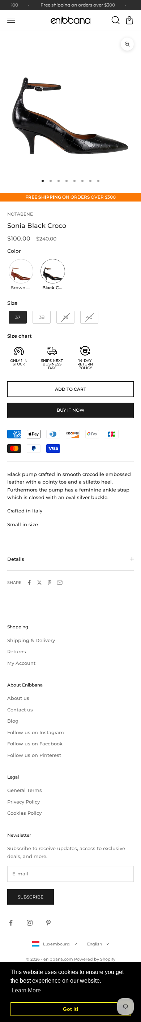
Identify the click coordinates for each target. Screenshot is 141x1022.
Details (15, 559)
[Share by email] (60, 582)
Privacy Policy (23, 802)
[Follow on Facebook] (10, 922)
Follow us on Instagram (35, 732)
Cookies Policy (24, 813)
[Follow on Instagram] (29, 922)
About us (18, 698)
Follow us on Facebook (35, 743)
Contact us (20, 710)
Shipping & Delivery (31, 640)
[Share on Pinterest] (49, 582)
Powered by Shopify (94, 959)
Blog (12, 721)
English (94, 944)
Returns (16, 651)
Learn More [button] (26, 990)
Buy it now (71, 410)
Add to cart (70, 389)
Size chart (19, 336)
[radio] (20, 275)
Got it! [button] (70, 1009)
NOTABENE (20, 214)
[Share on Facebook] (29, 582)
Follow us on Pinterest (34, 755)
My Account (21, 663)
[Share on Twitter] (39, 582)
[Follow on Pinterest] (48, 922)
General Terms (24, 790)
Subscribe (30, 897)
